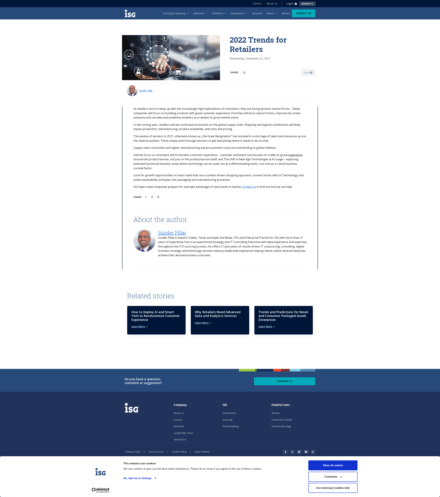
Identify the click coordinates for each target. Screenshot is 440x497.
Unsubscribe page (281, 426)
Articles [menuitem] (286, 13)
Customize (330, 476)
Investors (179, 426)
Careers (257, 3)
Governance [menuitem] (237, 13)
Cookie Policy (179, 451)
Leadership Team (183, 433)
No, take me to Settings (137, 478)
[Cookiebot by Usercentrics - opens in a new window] (101, 490)
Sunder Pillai (145, 90)
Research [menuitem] (257, 13)
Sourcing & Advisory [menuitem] (174, 13)
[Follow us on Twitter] (292, 452)
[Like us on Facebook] (285, 452)
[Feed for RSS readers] (313, 452)
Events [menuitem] (270, 13)
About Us (272, 3)
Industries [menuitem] (198, 13)
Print (307, 72)
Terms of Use (156, 451)
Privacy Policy (132, 451)
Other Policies (202, 451)
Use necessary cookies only (333, 487)
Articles (276, 413)
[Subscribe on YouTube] (306, 452)
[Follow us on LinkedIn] (299, 452)
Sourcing (227, 419)
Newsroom (180, 439)
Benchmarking (231, 426)
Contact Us (303, 13)
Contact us (249, 187)
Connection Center (282, 419)
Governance (229, 413)
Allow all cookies (333, 465)
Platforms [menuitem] (217, 13)
